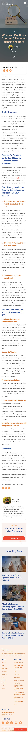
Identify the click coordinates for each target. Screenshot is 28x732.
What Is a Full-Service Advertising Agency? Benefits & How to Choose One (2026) (13, 606)
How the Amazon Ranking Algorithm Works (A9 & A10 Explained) (12, 577)
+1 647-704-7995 (7, 715)
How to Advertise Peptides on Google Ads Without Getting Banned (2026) (13, 635)
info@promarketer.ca (8, 712)
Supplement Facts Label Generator (14, 529)
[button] (24, 3)
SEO (14, 32)
